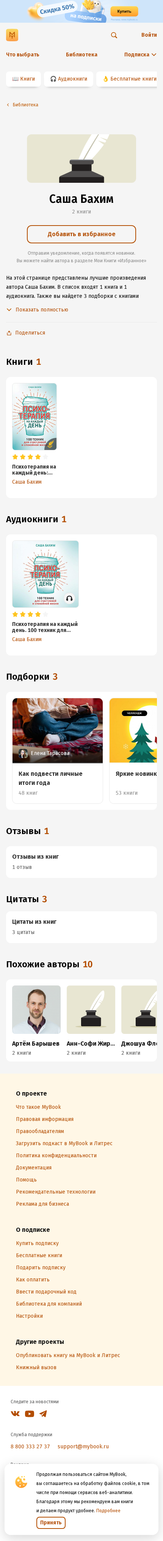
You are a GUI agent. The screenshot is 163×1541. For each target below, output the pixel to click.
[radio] (15, 457)
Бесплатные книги (133, 79)
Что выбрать (22, 54)
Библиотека (81, 54)
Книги (27, 79)
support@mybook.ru (83, 1446)
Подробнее (108, 1510)
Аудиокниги (72, 79)
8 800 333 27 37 (30, 1446)
